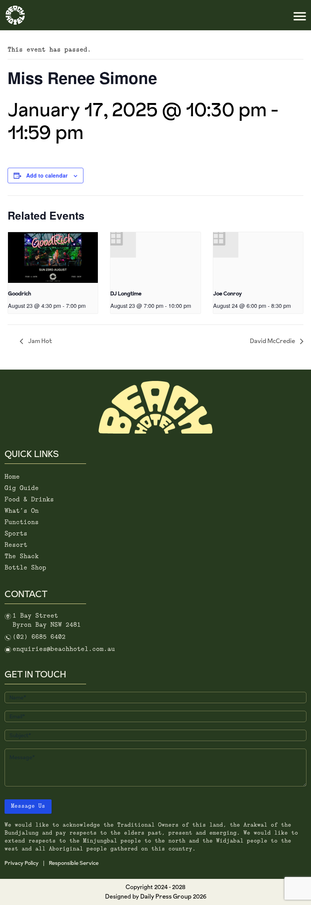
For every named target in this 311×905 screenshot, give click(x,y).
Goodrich (19, 293)
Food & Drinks (29, 499)
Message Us (28, 806)
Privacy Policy (22, 863)
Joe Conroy (227, 293)
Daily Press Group (166, 896)
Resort (16, 545)
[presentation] (53, 257)
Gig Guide (22, 488)
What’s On (22, 511)
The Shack (22, 556)
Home (12, 477)
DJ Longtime (125, 293)
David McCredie (273, 341)
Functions (22, 522)
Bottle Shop (25, 568)
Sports (16, 534)
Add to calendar (47, 175)
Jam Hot (39, 341)
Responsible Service (74, 863)
